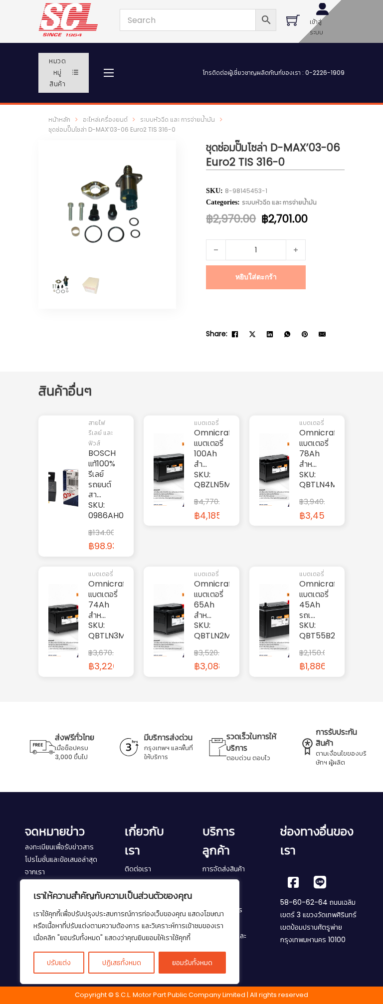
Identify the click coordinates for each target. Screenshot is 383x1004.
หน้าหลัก (59, 119)
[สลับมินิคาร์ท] (293, 20)
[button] (153, 164)
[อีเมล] (322, 334)
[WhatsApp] (287, 334)
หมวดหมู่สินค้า (57, 72)
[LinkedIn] (269, 334)
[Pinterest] (304, 334)
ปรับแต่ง (59, 963)
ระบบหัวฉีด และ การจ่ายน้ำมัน (177, 119)
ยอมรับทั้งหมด (192, 963)
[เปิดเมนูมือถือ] (109, 73)
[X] (252, 334)
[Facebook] (234, 334)
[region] (129, 931)
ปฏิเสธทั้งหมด (121, 963)
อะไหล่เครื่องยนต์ (105, 119)
